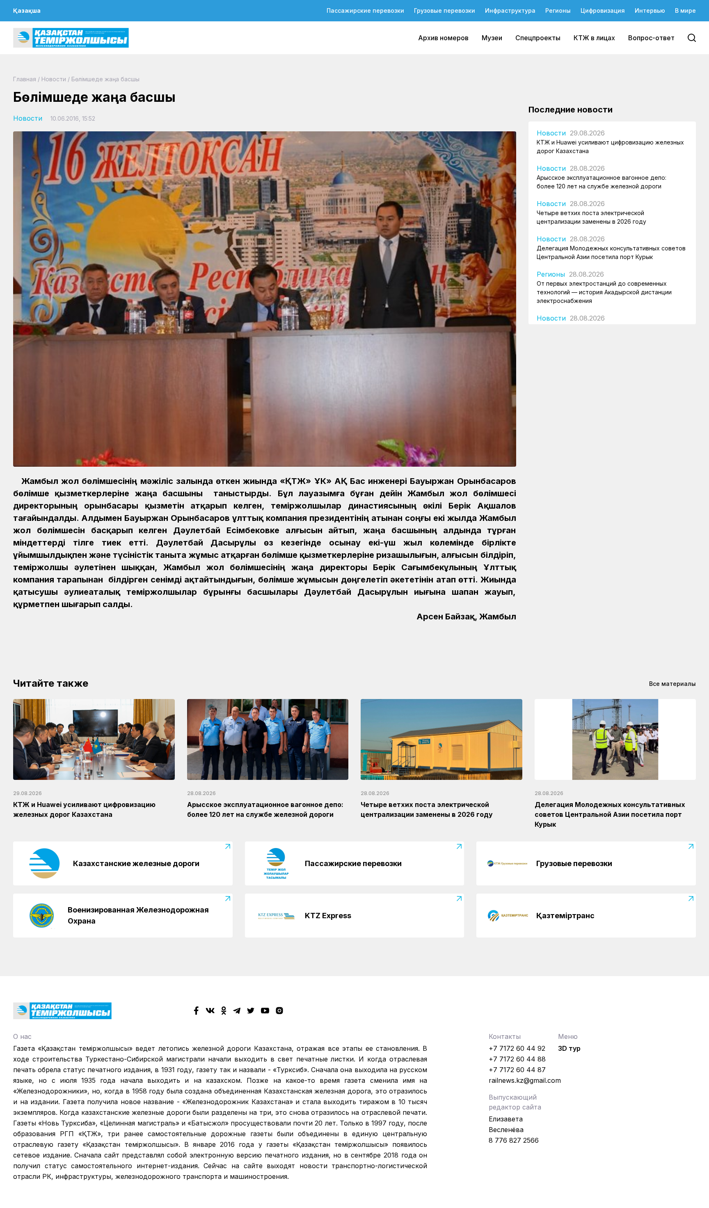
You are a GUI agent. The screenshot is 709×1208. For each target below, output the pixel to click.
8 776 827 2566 (514, 1140)
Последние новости (570, 110)
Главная (24, 79)
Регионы (558, 10)
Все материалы (672, 683)
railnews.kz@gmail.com (525, 1080)
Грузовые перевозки (444, 10)
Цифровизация (603, 10)
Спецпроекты (537, 38)
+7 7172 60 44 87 (517, 1070)
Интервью (650, 10)
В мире (685, 10)
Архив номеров (443, 38)
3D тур (569, 1048)
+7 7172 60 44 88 (517, 1059)
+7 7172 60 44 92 (517, 1048)
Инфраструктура (510, 10)
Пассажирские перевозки (365, 10)
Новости (53, 79)
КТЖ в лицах (594, 38)
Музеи (492, 38)
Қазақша (27, 10)
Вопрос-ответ (651, 38)
